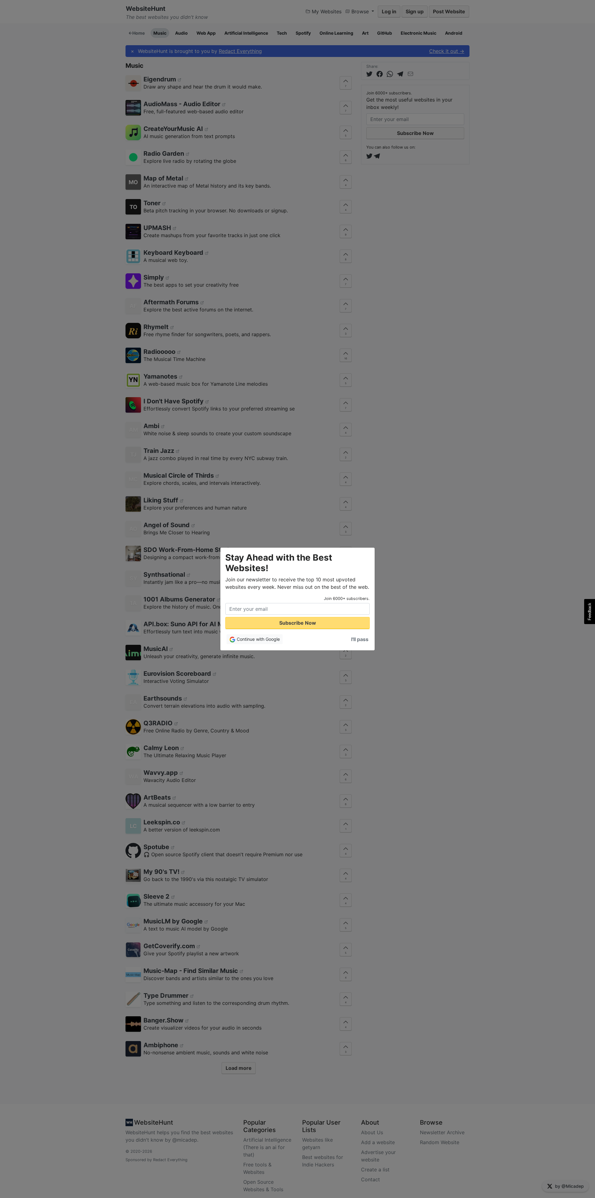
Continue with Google (258, 639)
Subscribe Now (297, 623)
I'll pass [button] (359, 639)
